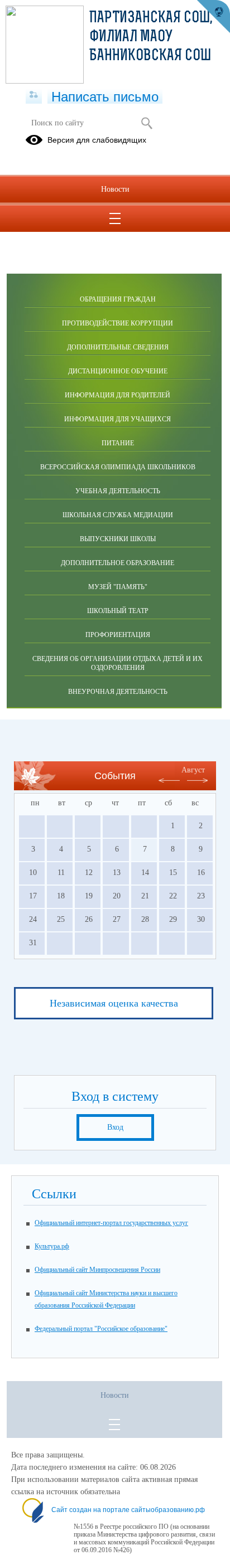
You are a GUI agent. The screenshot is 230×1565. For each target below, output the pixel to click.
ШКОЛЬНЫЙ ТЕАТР (117, 611)
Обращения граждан (118, 299)
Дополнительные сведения (118, 347)
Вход (115, 1127)
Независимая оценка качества (114, 1003)
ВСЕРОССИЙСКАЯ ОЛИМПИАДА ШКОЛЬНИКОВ (117, 467)
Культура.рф (52, 1246)
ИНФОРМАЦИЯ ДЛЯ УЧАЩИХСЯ (117, 419)
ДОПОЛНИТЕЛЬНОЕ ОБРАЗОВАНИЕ (117, 563)
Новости (115, 189)
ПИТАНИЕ (118, 443)
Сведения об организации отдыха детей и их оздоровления (117, 663)
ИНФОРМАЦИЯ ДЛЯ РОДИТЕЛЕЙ (117, 395)
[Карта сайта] (34, 95)
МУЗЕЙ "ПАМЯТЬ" (117, 587)
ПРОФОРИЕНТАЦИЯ (117, 635)
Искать (146, 123)
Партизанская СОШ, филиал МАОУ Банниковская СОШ (150, 37)
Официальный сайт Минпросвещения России (97, 1270)
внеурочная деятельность (117, 692)
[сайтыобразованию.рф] (213, 16)
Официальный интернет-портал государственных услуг (111, 1223)
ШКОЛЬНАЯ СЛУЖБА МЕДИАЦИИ (118, 515)
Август (193, 770)
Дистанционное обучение (117, 371)
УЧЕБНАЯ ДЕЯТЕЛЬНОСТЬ (117, 491)
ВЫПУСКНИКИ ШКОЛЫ (118, 539)
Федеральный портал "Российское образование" (101, 1329)
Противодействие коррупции (117, 323)
